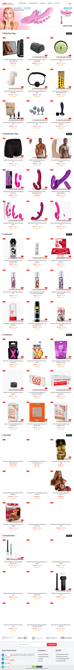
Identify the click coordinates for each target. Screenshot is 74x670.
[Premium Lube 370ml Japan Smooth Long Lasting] (61, 311)
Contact (41, 661)
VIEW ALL (69, 33)
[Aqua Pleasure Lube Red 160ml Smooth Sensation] (13, 311)
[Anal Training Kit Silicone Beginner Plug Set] (37, 110)
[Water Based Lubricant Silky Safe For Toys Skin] (61, 613)
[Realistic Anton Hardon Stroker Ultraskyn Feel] (37, 148)
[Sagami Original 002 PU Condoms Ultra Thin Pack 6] (61, 380)
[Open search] (70, 3)
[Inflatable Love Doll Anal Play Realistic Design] (13, 512)
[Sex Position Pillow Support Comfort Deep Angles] (37, 47)
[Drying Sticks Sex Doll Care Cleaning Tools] (13, 613)
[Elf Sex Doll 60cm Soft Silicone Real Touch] (61, 449)
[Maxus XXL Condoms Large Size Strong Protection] (13, 349)
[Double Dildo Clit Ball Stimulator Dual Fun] (37, 211)
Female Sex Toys (10, 134)
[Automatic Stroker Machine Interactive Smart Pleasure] (13, 47)
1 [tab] (36, 28)
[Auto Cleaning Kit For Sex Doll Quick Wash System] (13, 550)
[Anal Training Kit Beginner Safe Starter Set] (13, 110)
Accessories (9, 535)
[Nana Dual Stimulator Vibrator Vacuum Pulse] (13, 211)
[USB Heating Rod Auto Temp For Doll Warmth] (61, 550)
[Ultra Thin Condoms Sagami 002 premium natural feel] (37, 380)
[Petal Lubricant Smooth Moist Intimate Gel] (13, 280)
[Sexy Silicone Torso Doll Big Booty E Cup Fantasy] (37, 481)
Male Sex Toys (9, 33)
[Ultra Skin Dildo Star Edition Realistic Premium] (61, 148)
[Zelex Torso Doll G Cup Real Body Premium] (61, 481)
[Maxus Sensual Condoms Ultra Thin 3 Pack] (37, 349)
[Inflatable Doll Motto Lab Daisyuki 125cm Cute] (37, 512)
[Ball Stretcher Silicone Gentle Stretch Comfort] (13, 380)
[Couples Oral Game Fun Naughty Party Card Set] (61, 248)
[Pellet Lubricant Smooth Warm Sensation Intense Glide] (37, 280)
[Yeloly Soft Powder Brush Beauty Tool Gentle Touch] (37, 581)
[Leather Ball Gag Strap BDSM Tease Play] (37, 79)
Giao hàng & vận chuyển (62, 654)
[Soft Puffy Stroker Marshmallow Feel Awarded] (13, 79)
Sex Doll (7, 435)
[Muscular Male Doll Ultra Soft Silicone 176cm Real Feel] (13, 449)
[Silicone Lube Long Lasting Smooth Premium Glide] (13, 248)
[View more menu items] (67, 4)
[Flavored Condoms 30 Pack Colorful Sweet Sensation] (61, 349)
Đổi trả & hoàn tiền (61, 661)
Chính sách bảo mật (43, 656)
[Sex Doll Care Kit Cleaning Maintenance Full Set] (37, 550)
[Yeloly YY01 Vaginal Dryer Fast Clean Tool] (61, 581)
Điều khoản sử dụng (43, 654)
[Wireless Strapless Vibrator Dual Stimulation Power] (37, 179)
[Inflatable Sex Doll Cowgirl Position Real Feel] (61, 512)
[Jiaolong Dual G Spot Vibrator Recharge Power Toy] (13, 179)
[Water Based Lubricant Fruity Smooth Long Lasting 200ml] (37, 613)
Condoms (7, 334)
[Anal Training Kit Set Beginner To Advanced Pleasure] (61, 79)
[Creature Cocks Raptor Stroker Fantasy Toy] (61, 47)
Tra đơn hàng (51, 644)
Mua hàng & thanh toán (62, 656)
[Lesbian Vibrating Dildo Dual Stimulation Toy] (61, 211)
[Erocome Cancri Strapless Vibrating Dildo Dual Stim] (61, 179)
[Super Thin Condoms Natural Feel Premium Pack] (13, 412)
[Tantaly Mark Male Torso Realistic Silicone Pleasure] (37, 449)
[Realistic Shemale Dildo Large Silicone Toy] (13, 581)
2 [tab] (37, 28)
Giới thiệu (41, 658)
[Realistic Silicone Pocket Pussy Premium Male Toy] (13, 481)
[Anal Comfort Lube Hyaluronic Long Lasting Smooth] (37, 311)
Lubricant (8, 234)
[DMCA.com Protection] (37, 666)
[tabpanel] (37, 17)
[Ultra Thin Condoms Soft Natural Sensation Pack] (61, 412)
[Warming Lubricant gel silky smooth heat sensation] (61, 280)
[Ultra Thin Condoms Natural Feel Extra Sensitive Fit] (37, 412)
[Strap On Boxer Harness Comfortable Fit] (13, 148)
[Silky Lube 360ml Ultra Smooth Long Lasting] (37, 248)
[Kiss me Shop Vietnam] (8, 3)
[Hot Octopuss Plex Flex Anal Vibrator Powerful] (61, 110)
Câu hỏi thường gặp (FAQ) (63, 658)
